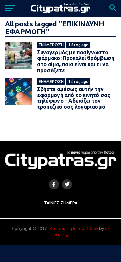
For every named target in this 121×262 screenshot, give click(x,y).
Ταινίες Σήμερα (60, 202)
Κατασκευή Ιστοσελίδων (74, 228)
